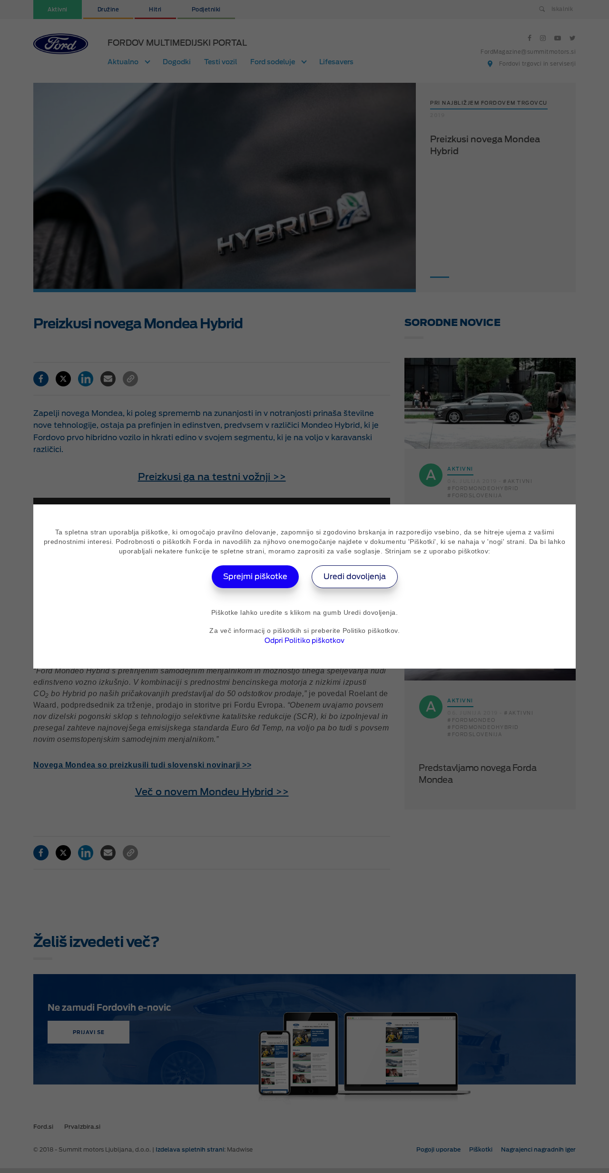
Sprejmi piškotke (255, 576)
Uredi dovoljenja (355, 576)
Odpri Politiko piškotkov (304, 640)
